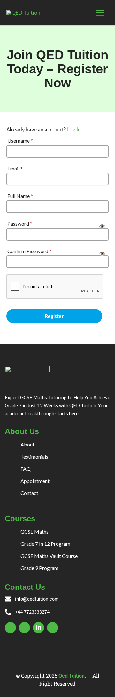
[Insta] (24, 627)
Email (15, 168)
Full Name (20, 196)
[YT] (52, 627)
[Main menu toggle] (100, 12)
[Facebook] (10, 627)
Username (20, 141)
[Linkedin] (38, 627)
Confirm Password (29, 251)
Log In (74, 129)
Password (19, 224)
